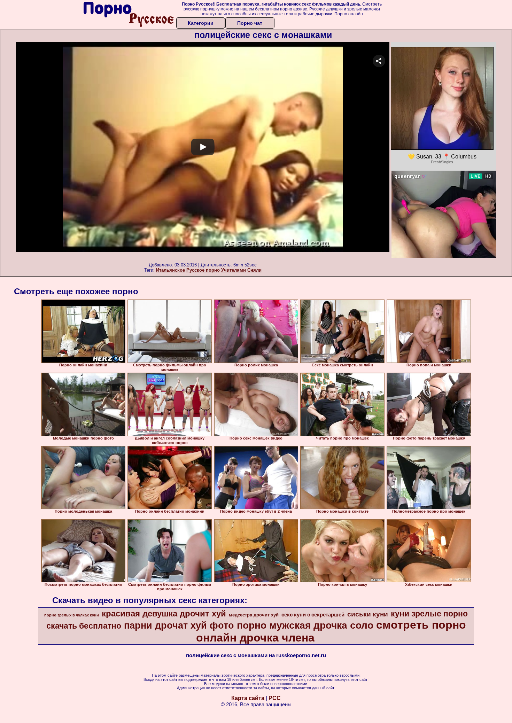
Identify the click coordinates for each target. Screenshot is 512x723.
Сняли (254, 270)
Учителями (233, 270)
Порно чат (249, 23)
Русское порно (203, 270)
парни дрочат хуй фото (179, 625)
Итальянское (170, 270)
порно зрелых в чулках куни (71, 615)
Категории (201, 23)
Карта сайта (247, 698)
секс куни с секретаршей (312, 614)
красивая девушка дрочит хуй (164, 613)
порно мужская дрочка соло (305, 625)
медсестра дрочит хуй (254, 614)
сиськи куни (367, 614)
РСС (275, 698)
